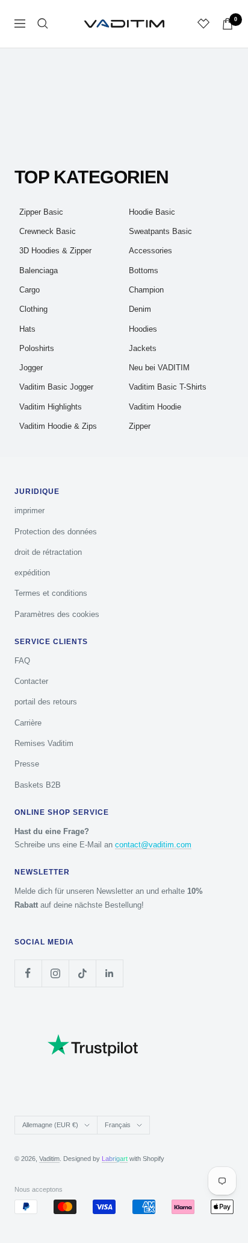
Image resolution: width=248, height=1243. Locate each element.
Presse (26, 763)
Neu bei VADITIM (159, 367)
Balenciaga (38, 270)
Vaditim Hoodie (155, 406)
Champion (146, 289)
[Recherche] (42, 23)
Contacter (31, 681)
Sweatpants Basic (160, 231)
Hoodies (143, 329)
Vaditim (49, 1158)
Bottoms (143, 270)
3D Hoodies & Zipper (55, 250)
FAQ (22, 660)
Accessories (150, 250)
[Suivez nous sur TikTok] (82, 973)
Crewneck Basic (47, 231)
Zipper (139, 426)
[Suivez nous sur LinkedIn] (109, 973)
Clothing (33, 309)
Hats (27, 329)
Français (118, 1124)
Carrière (28, 722)
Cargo (29, 289)
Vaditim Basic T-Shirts (167, 386)
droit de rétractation (48, 552)
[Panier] (228, 24)
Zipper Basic (41, 212)
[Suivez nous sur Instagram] (55, 973)
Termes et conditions (50, 593)
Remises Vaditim (43, 743)
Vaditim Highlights (50, 406)
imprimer (29, 510)
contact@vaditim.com (153, 844)
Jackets (143, 348)
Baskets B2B (37, 784)
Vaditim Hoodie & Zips (58, 426)
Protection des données (55, 531)
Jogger (31, 367)
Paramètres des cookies (56, 614)
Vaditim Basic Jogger (56, 386)
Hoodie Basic (152, 212)
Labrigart (115, 1158)
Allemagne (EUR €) (50, 1124)
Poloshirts (36, 348)
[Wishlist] (203, 23)
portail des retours (45, 701)
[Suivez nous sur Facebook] (28, 973)
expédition (32, 572)
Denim (140, 309)
